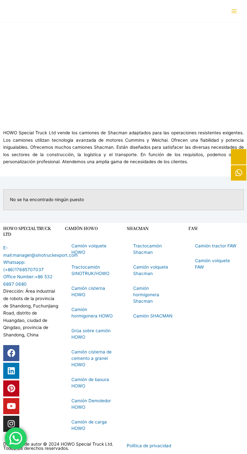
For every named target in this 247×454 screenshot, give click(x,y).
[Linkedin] (11, 371)
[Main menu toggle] (234, 11)
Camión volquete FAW (212, 264)
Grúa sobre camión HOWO (91, 334)
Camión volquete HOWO (88, 249)
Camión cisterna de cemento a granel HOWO (91, 358)
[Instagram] (11, 424)
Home (102, 94)
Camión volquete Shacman (150, 270)
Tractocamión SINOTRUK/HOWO (90, 270)
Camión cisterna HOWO (88, 291)
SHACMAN (138, 229)
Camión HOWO (81, 229)
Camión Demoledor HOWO (91, 404)
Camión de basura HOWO (90, 382)
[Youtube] (11, 406)
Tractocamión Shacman (147, 249)
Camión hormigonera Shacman (146, 295)
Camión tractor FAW (215, 245)
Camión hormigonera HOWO (92, 312)
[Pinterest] (11, 388)
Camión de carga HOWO (89, 425)
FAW (193, 229)
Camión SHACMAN (152, 315)
